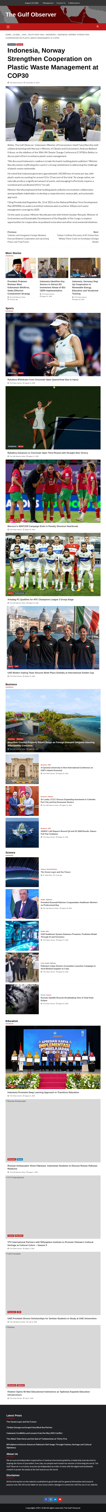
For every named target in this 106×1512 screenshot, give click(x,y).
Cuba (42, 963)
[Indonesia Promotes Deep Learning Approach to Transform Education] (53, 1057)
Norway (19, 44)
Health (43, 899)
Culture (10, 1235)
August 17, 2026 (33, 456)
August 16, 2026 (30, 529)
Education (11, 1086)
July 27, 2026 (29, 1398)
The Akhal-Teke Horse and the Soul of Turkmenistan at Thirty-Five (36, 1439)
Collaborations (74, 3)
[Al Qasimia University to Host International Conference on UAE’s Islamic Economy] (22, 769)
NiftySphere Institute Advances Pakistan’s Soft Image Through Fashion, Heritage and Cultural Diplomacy (48, 1446)
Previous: (28, 237)
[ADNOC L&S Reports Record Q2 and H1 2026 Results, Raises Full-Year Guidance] (22, 833)
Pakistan (53, 963)
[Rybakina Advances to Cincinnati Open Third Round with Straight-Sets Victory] (53, 417)
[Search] (97, 26)
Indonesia (11, 44)
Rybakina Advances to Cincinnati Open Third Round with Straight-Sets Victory (47, 453)
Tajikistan (49, 899)
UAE (16, 666)
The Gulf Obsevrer (72, 1508)
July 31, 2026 (32, 1322)
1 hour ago (58, 875)
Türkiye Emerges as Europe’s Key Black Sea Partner (29, 1427)
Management (48, 3)
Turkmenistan (19, 593)
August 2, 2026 (29, 1248)
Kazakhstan (12, 373)
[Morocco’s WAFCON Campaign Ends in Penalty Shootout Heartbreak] (53, 491)
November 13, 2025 (33, 83)
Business (11, 739)
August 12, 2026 (67, 805)
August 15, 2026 (33, 603)
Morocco (11, 520)
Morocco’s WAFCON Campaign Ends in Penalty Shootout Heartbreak (42, 526)
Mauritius (20, 739)
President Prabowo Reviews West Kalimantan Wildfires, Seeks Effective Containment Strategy (18, 287)
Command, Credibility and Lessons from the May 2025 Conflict (34, 1433)
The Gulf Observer (31, 14)
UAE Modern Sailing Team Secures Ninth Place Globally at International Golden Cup (50, 673)
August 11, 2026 (63, 837)
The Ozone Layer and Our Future (55, 872)
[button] (8, 26)
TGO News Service (16, 83)
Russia (43, 995)
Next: (78, 237)
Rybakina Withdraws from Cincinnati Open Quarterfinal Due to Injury (42, 379)
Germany (76, 275)
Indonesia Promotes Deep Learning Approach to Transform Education (43, 1092)
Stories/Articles (52, 869)
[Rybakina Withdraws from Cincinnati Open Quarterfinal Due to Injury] (53, 344)
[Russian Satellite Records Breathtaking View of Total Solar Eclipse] (22, 999)
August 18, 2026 (67, 908)
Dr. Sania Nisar (47, 875)
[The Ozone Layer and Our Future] (22, 872)
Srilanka (50, 796)
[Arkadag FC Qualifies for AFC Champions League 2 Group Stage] (53, 564)
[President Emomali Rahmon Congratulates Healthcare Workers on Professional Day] (22, 904)
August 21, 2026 (47, 296)
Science (43, 869)
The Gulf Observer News (17, 297)
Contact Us (61, 3)
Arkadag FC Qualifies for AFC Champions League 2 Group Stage (40, 599)
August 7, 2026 (33, 1172)
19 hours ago (14, 299)
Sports (20, 373)
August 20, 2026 (79, 299)
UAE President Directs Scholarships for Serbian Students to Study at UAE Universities (52, 1318)
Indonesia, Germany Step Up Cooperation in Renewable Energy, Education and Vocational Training (85, 287)
